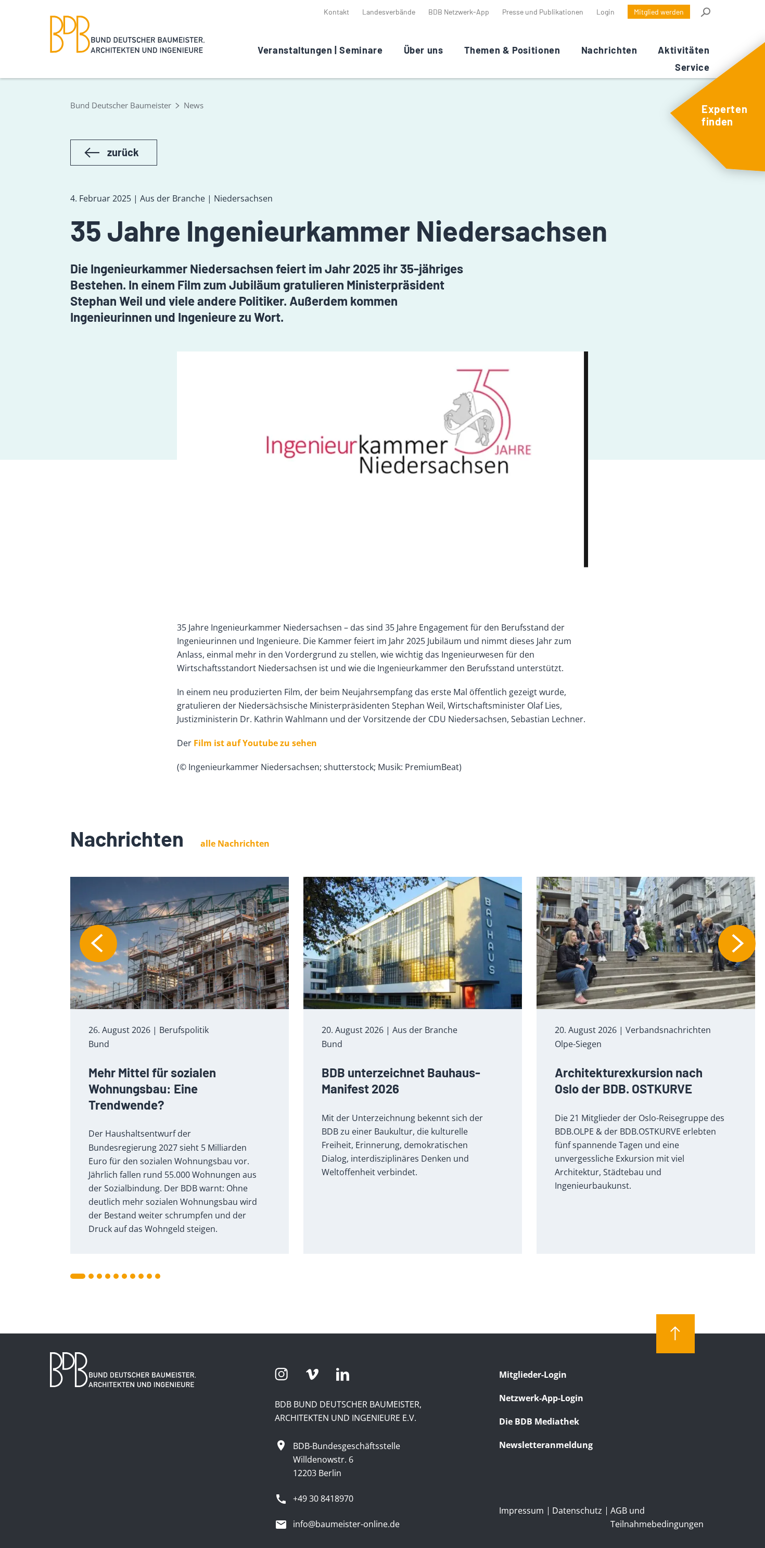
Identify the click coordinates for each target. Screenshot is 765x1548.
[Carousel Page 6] (124, 1276)
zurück (123, 152)
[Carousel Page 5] (116, 1276)
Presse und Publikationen (542, 11)
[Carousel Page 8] (141, 1276)
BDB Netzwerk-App (458, 11)
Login (605, 11)
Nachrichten (609, 50)
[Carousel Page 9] (149, 1276)
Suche (704, 12)
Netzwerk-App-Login (541, 1398)
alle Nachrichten (235, 843)
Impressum (521, 1510)
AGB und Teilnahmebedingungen (657, 1517)
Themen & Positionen (512, 50)
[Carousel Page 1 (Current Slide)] (77, 1276)
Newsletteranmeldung (546, 1445)
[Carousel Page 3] (99, 1276)
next (737, 943)
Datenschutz (577, 1510)
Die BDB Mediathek (539, 1421)
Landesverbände (388, 11)
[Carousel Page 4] (107, 1276)
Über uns (423, 50)
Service (692, 67)
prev (98, 943)
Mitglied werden (659, 11)
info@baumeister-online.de (346, 1524)
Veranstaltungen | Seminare (320, 50)
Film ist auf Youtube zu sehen (255, 743)
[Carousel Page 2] (91, 1276)
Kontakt (336, 11)
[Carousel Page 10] (157, 1276)
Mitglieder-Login (533, 1374)
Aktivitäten (683, 50)
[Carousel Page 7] (132, 1276)
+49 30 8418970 (323, 1498)
